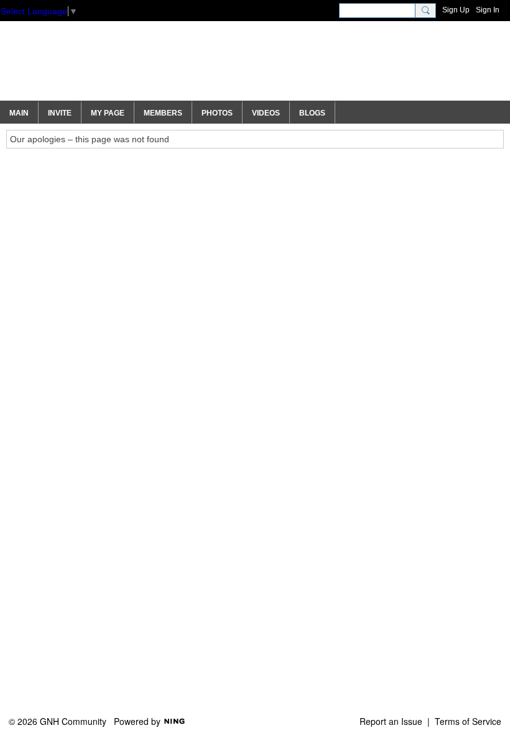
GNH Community (119, 66)
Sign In (487, 10)
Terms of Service (468, 721)
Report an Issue (390, 721)
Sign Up (456, 10)
